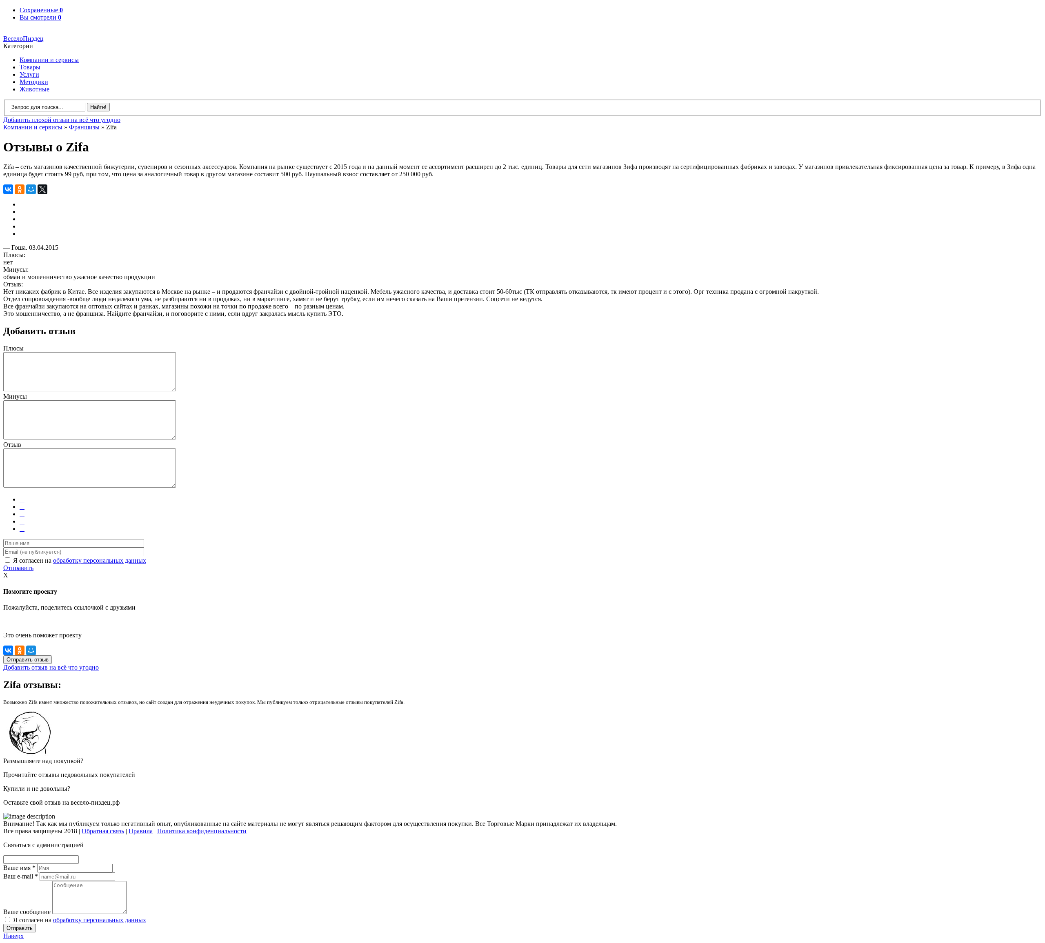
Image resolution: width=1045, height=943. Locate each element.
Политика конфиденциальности (202, 831)
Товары (30, 67)
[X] (42, 189)
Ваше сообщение (27, 911)
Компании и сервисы (49, 59)
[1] (22, 499)
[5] (22, 528)
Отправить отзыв (28, 660)
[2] (22, 506)
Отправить (18, 567)
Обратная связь (103, 831)
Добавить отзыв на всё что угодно (51, 667)
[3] (22, 513)
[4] (22, 521)
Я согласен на (79, 560)
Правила (141, 831)
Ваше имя (19, 867)
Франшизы (84, 127)
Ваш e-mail (20, 876)
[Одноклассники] (19, 189)
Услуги (29, 74)
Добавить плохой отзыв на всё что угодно (61, 119)
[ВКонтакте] (8, 189)
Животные (34, 89)
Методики (34, 81)
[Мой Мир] (31, 189)
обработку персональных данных (99, 560)
